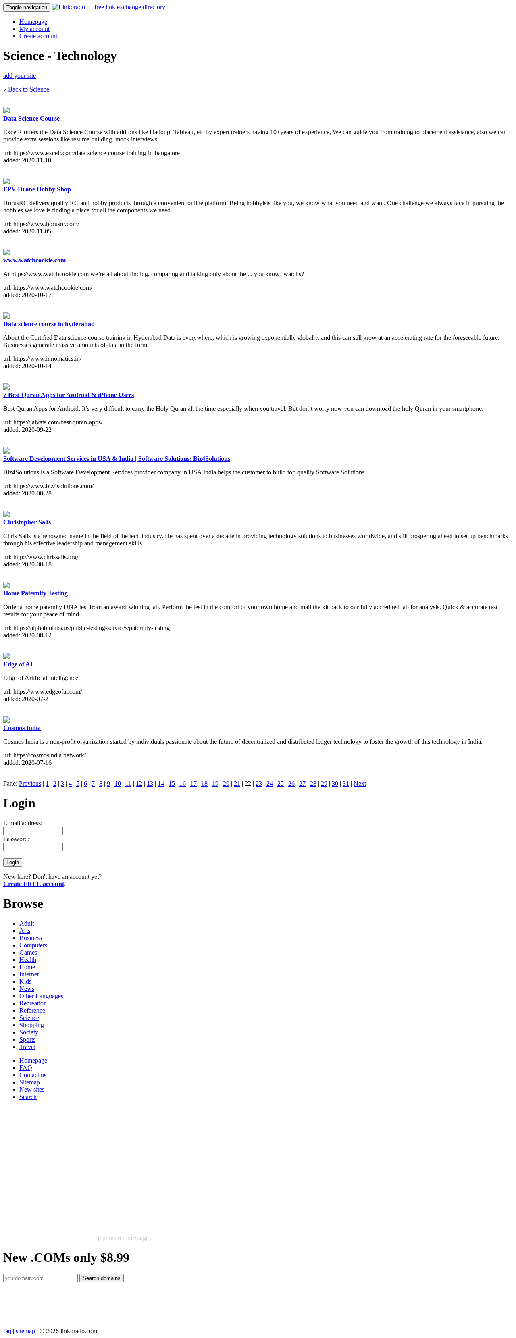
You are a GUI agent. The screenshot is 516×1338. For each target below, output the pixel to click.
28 (313, 783)
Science (29, 1017)
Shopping (31, 1025)
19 (215, 783)
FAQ (25, 1067)
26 (291, 783)
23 (259, 783)
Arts (24, 930)
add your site (19, 75)
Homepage (33, 21)
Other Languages (41, 996)
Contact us (32, 1075)
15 (172, 783)
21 (237, 783)
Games (28, 952)
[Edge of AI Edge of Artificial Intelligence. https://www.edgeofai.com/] (6, 656)
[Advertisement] (245, 1163)
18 (204, 783)
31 (346, 783)
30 (335, 783)
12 (139, 783)
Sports (27, 1039)
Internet (29, 974)
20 (226, 783)
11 (128, 783)
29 (324, 783)
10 (117, 783)
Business (30, 937)
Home (27, 966)
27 (302, 783)
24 (269, 783)
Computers (33, 945)
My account (34, 28)
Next (360, 783)
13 (150, 783)
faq (7, 1331)
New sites (31, 1089)
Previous (30, 783)
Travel (27, 1046)
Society (28, 1032)
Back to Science (28, 89)
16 (182, 783)
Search (28, 1096)
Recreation (33, 1003)
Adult (26, 923)
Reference (32, 1010)
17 (193, 783)
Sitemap (29, 1082)
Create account (38, 36)
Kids (25, 981)
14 (161, 783)
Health (27, 959)
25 (280, 783)
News (26, 988)
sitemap (25, 1331)
